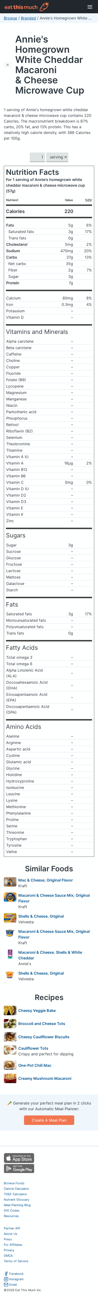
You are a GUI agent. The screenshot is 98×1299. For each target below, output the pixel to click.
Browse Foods (14, 1183)
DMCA (8, 1255)
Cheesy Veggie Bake (37, 1010)
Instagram (16, 1279)
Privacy (9, 1250)
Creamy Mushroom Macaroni (44, 1078)
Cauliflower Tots (33, 1048)
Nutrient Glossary (16, 1199)
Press (8, 1239)
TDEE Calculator (15, 1194)
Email (13, 1284)
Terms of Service (16, 1261)
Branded (28, 18)
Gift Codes (12, 1210)
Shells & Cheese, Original (41, 916)
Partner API (12, 1228)
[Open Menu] (90, 6)
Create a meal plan (49, 1120)
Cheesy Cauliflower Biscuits (43, 1036)
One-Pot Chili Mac (34, 1065)
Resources (11, 1216)
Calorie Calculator (16, 1188)
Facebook (16, 1273)
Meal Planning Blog (17, 1205)
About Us (10, 1234)
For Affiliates (13, 1245)
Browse (10, 18)
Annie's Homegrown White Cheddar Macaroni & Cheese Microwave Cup (49, 64)
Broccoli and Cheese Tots (41, 1023)
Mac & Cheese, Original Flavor (45, 880)
